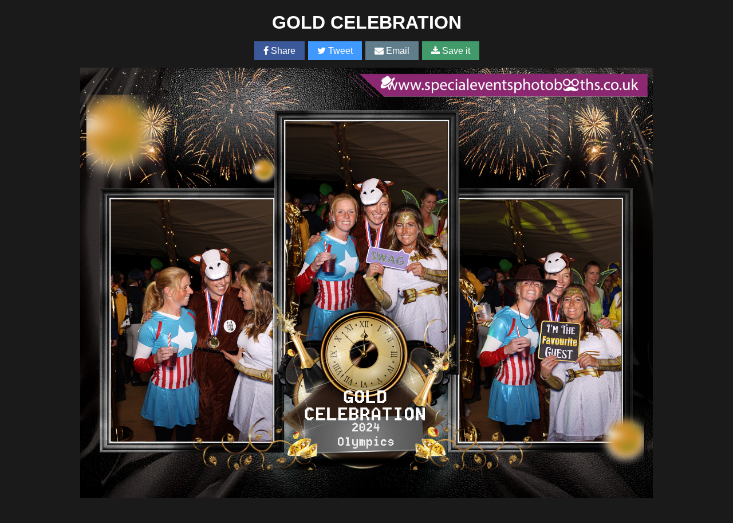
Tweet (339, 51)
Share (282, 51)
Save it (455, 51)
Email (396, 51)
